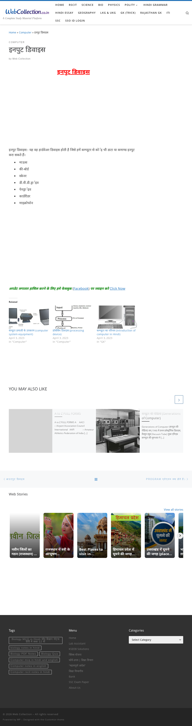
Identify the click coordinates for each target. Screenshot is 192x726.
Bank (72, 676)
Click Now (117, 288)
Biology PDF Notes (23, 653)
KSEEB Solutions (79, 649)
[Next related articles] (179, 399)
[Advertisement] (40, 116)
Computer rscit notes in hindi (30, 672)
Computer (25, 32)
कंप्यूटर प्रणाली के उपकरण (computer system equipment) (28, 332)
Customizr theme (54, 719)
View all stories (173, 509)
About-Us (74, 687)
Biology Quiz (49, 653)
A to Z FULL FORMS (68, 413)
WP (19, 719)
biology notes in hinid (25, 647)
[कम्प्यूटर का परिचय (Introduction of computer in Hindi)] (117, 317)
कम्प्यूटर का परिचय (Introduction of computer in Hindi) (116, 332)
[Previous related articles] (170, 399)
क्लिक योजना (75, 654)
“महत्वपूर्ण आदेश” (77, 665)
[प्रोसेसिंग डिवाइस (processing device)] (73, 317)
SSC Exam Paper (79, 682)
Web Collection (21, 58)
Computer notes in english (28, 666)
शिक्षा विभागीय (76, 671)
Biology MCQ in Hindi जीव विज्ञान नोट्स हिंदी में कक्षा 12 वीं (35, 640)
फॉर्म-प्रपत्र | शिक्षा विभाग (81, 660)
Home (12, 32)
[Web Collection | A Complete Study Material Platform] (26, 10)
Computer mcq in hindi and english (34, 660)
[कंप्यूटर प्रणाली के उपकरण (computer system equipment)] (29, 317)
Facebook (81, 288)
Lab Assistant (77, 643)
